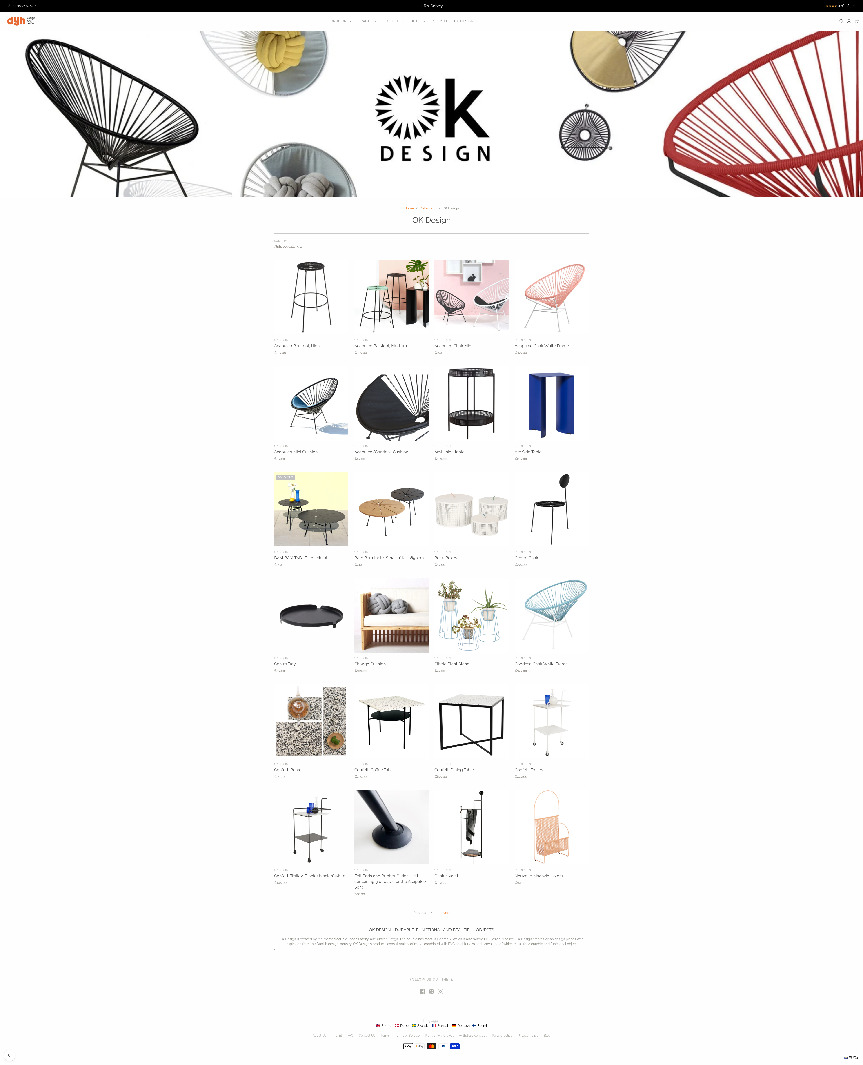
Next (446, 913)
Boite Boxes (445, 557)
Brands (365, 21)
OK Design (464, 21)
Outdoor (392, 21)
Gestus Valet (446, 875)
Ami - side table (449, 452)
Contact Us (367, 1035)
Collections (428, 208)
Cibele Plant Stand (451, 664)
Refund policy (502, 1035)
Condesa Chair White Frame (541, 664)
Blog (547, 1035)
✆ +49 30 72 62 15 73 (22, 6)
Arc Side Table (528, 452)
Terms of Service (407, 1035)
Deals (416, 21)
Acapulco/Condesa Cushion (381, 452)
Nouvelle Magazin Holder (539, 875)
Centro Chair (526, 557)
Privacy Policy (528, 1035)
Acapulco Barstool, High (297, 345)
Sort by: (281, 241)
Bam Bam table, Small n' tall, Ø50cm (389, 557)
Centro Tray (285, 664)
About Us (319, 1035)
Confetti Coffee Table (374, 769)
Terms (385, 1035)
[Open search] (841, 21)
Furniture (338, 21)
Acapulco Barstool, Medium (380, 345)
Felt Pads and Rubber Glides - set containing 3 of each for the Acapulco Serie (390, 881)
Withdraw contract (473, 1035)
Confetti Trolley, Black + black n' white (309, 875)
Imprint (337, 1035)
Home (409, 208)
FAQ (350, 1035)
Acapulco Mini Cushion (296, 452)
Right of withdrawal (439, 1035)
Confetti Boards (289, 769)
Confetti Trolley (529, 769)
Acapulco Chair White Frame (542, 345)
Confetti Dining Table (454, 769)
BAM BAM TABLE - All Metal (300, 557)
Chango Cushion (370, 664)
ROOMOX (439, 21)
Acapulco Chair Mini (453, 345)
